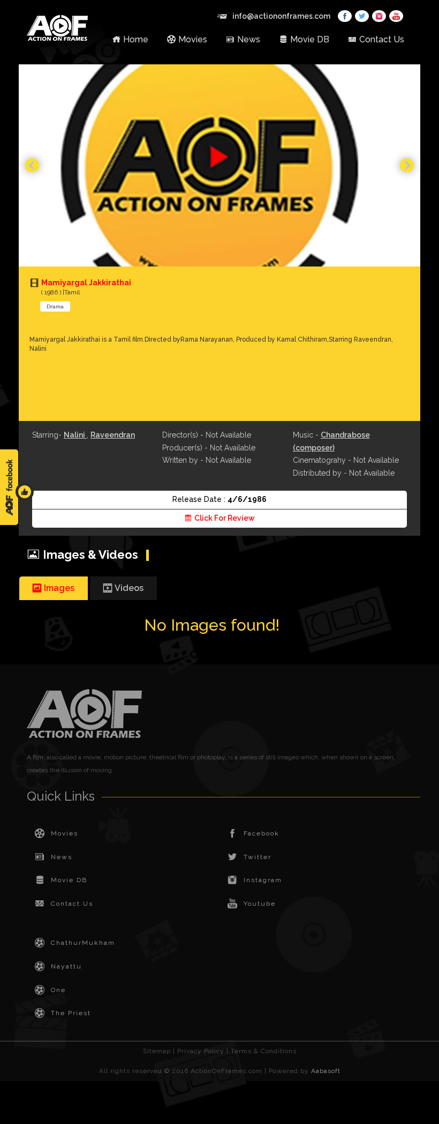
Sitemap (157, 1051)
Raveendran (112, 435)
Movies (192, 39)
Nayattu (66, 966)
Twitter (257, 857)
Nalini (75, 435)
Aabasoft (325, 1071)
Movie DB (309, 39)
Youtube (260, 903)
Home (135, 39)
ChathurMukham (83, 942)
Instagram (263, 880)
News (248, 39)
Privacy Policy (200, 1051)
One (58, 990)
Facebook (261, 833)
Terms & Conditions (264, 1051)
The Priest (71, 1013)
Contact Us (381, 39)
